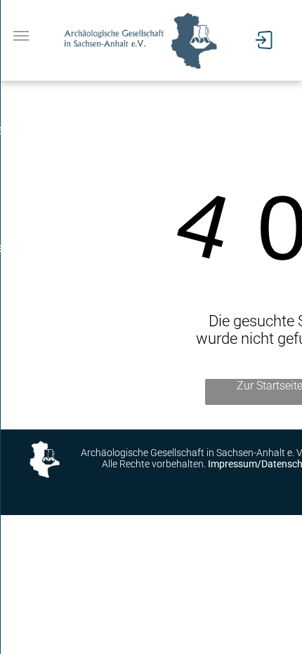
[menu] (21, 36)
